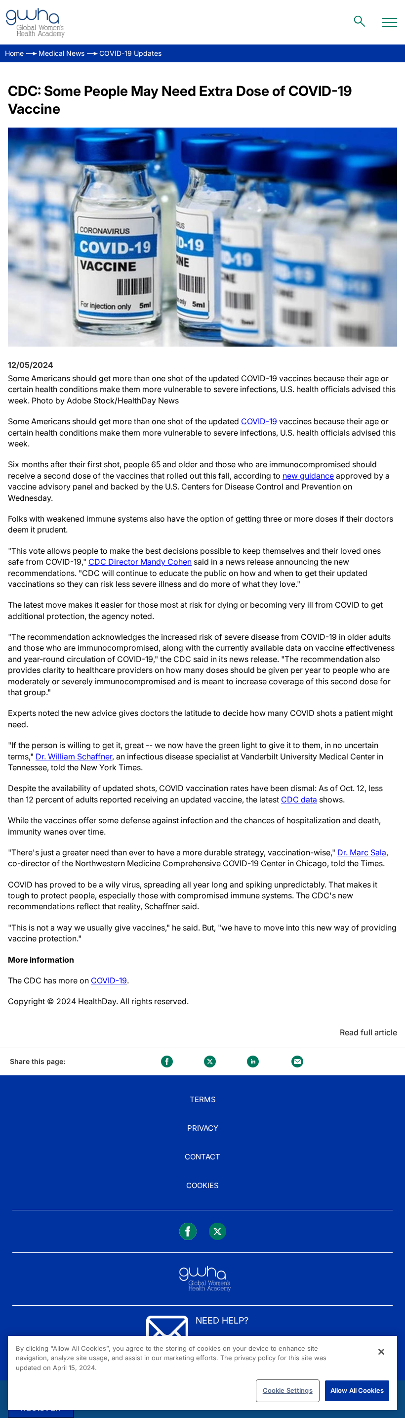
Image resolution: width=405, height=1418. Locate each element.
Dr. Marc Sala (361, 852)
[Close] (381, 1352)
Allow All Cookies (357, 1390)
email (297, 1061)
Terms (203, 1099)
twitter (210, 1061)
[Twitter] (217, 1231)
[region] (202, 1373)
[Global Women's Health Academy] (35, 22)
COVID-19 (259, 421)
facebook (167, 1061)
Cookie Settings (288, 1390)
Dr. (42, 756)
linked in (252, 1061)
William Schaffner (80, 756)
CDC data (299, 799)
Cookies (202, 1185)
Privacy (202, 1128)
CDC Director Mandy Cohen (140, 562)
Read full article (368, 1032)
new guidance (308, 476)
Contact (202, 1156)
